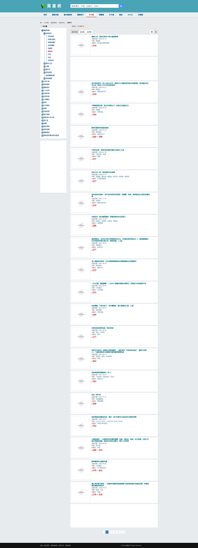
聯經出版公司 (102, 91)
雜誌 (121, 15)
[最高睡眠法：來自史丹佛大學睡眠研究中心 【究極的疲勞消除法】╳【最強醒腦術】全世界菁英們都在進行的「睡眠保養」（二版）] (81, 247)
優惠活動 (55, 15)
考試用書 (47, 129)
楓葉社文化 (101, 134)
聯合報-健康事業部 (103, 43)
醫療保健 (47, 30)
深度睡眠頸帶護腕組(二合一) (101, 372)
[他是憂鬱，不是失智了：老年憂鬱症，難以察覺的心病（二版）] (81, 314)
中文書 (91, 15)
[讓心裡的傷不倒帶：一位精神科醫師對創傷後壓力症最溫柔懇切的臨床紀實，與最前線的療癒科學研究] (81, 492)
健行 (99, 334)
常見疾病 (51, 36)
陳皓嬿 (98, 41)
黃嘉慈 (109, 176)
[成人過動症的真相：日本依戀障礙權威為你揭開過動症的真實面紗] (81, 269)
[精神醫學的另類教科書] (81, 470)
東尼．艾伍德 (100, 332)
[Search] (121, 6)
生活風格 (47, 105)
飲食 (45, 102)
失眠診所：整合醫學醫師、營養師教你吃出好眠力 (109, 217)
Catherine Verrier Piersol (115, 421)
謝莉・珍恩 (100, 490)
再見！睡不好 (96, 395)
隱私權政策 (54, 545)
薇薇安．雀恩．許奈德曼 (104, 356)
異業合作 (61, 545)
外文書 (111, 15)
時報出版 (100, 112)
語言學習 (47, 126)
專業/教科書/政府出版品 (51, 135)
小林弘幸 (99, 377)
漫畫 (45, 123)
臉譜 (99, 156)
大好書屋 (100, 290)
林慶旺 (98, 110)
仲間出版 (100, 312)
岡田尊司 (99, 265)
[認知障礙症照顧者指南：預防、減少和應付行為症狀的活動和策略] (81, 425)
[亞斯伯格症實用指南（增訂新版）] (81, 336)
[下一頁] (121, 532)
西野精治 (99, 245)
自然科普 (47, 96)
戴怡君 (104, 176)
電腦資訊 (47, 132)
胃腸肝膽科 (51, 42)
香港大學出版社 (102, 423)
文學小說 (47, 81)
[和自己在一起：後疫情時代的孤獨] (81, 180)
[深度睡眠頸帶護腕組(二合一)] (81, 381)
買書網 (127, 545)
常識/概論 (49, 78)
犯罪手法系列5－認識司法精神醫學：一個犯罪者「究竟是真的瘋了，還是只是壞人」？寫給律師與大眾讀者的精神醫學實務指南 (119, 351)
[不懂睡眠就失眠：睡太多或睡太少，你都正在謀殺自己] (81, 114)
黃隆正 (98, 89)
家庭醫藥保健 (50, 75)
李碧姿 (121, 176)
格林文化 (100, 379)
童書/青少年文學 (49, 117)
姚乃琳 (98, 445)
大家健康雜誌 (102, 178)
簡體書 (101, 15)
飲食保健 (49, 72)
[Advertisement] (114, 68)
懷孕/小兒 (49, 63)
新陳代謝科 (51, 39)
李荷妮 (98, 200)
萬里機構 (100, 401)
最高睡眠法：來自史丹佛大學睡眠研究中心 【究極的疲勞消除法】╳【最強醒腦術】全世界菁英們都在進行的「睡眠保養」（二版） (120, 240)
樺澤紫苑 (99, 132)
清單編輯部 (100, 399)
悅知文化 (100, 247)
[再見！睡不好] (81, 403)
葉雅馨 (98, 176)
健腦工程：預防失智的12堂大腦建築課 (105, 36)
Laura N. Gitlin (100, 421)
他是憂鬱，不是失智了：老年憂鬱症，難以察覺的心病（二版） (113, 306)
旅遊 (45, 108)
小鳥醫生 (99, 466)
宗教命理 (47, 111)
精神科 (50, 51)
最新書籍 (75, 32)
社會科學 (47, 93)
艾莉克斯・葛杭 (101, 154)
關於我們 (47, 545)
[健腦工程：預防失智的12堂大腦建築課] (81, 45)
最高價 (89, 32)
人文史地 (47, 90)
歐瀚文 (98, 221)
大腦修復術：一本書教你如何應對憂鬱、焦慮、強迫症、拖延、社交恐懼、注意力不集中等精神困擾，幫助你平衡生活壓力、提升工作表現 (120, 440)
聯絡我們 (68, 545)
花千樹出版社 (102, 468)
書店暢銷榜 (68, 15)
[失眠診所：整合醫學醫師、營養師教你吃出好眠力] (81, 225)
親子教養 (47, 114)
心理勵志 (47, 99)
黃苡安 (115, 176)
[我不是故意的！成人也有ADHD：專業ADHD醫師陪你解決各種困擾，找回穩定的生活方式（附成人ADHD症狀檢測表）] (81, 92)
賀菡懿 (104, 221)
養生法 (48, 69)
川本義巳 (99, 288)
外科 (49, 54)
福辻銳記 (106, 377)
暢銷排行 (80, 15)
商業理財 (47, 84)
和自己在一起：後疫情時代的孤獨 (103, 172)
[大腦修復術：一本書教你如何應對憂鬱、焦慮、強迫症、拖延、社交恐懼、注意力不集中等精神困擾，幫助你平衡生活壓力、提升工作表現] (81, 447)
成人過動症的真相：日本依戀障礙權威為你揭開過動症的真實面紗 (114, 261)
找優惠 (140, 15)
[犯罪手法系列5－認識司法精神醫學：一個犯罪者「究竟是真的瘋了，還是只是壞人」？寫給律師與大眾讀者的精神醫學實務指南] (81, 358)
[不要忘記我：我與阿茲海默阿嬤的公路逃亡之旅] (81, 158)
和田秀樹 (99, 310)
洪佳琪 (109, 221)
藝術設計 (47, 87)
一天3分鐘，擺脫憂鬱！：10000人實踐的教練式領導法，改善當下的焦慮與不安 (119, 283)
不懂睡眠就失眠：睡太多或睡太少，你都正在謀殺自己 (110, 105)
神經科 (50, 48)
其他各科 (51, 60)
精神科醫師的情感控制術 (100, 128)
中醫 (47, 66)
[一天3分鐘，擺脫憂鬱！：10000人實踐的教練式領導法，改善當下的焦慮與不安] (81, 292)
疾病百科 (49, 33)
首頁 (45, 15)
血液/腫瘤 (51, 45)
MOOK (130, 15)
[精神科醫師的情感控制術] (81, 136)
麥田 (99, 358)
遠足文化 (100, 267)
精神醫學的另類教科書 (99, 461)
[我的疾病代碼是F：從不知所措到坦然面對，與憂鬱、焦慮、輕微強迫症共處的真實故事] (81, 203)
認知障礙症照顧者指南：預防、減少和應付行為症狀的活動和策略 (114, 417)
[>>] (124, 532)
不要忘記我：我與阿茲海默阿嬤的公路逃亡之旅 (108, 150)
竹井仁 (113, 377)
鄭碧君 (127, 176)
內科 (49, 57)
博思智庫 (100, 223)
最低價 (82, 32)
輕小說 (46, 120)
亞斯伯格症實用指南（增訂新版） (103, 328)
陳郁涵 (115, 221)
